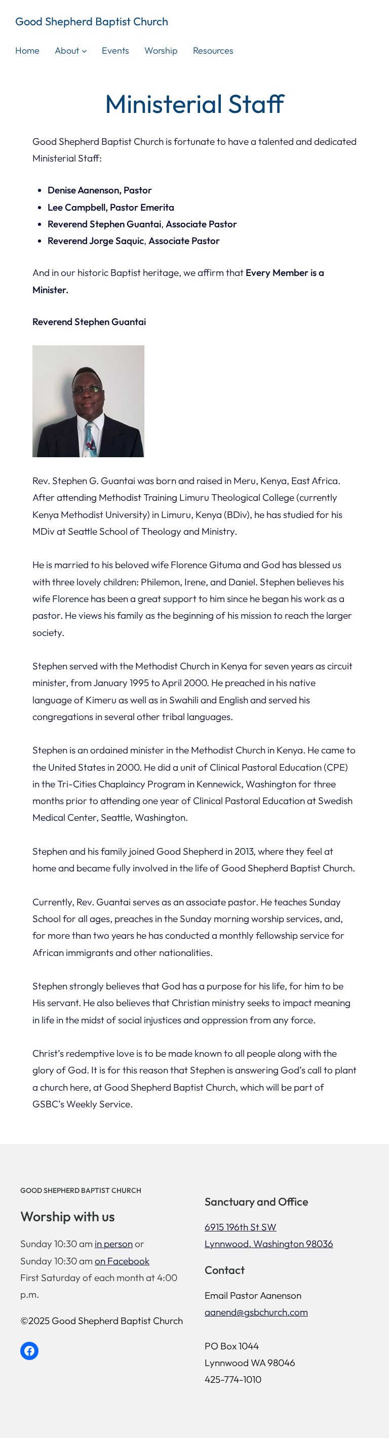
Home (27, 50)
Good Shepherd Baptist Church (91, 21)
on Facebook (122, 1261)
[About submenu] (84, 51)
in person (114, 1243)
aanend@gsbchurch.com (256, 1312)
